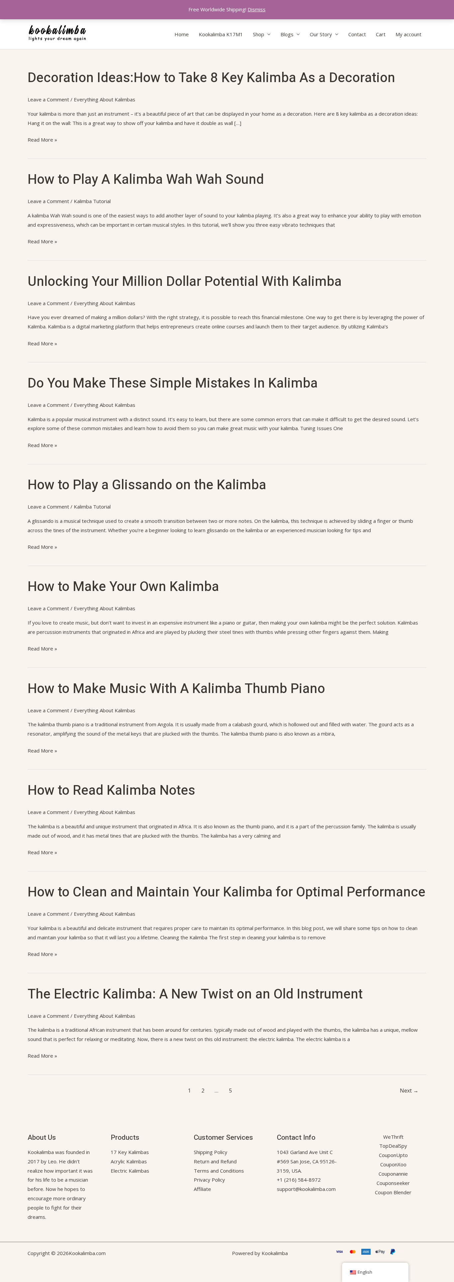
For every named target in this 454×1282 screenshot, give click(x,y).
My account (408, 34)
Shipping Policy (210, 1152)
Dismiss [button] (257, 9)
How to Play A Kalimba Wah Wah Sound (146, 179)
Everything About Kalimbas (104, 99)
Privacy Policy (209, 1179)
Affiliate (202, 1189)
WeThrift (393, 1136)
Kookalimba (41, 1152)
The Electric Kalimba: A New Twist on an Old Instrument (195, 994)
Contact (357, 34)
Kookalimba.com (87, 1253)
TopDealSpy (393, 1145)
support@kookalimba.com (306, 1189)
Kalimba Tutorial (92, 201)
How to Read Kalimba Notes (111, 790)
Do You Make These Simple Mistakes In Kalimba (173, 383)
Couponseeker (393, 1183)
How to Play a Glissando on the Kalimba (147, 485)
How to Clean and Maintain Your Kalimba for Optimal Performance (226, 892)
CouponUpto (393, 1155)
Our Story (321, 34)
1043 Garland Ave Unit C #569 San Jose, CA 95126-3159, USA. (307, 1161)
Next (409, 1090)
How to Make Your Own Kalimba (123, 587)
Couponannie (393, 1173)
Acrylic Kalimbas (129, 1161)
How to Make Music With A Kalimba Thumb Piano (176, 689)
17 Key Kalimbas (130, 1152)
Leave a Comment (48, 99)
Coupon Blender (393, 1192)
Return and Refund (215, 1161)
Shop (258, 34)
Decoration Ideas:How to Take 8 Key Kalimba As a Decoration (211, 78)
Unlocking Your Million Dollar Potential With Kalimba (185, 281)
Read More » (42, 140)
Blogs (287, 34)
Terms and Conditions (219, 1170)
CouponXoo (393, 1164)
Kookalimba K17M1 (221, 34)
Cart (381, 34)
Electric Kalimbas (130, 1170)
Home (181, 34)
